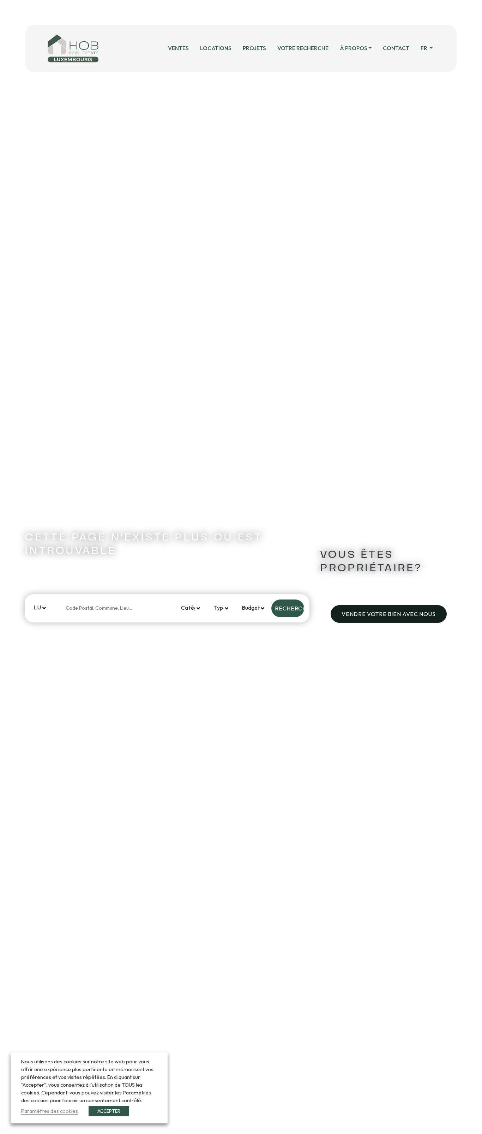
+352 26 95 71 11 (174, 12)
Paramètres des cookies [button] (49, 1111)
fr (424, 48)
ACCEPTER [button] (108, 1111)
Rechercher (289, 608)
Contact (396, 48)
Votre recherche (303, 48)
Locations (215, 48)
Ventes (178, 48)
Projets (254, 48)
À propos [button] (353, 48)
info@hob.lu (238, 12)
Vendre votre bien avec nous (388, 614)
